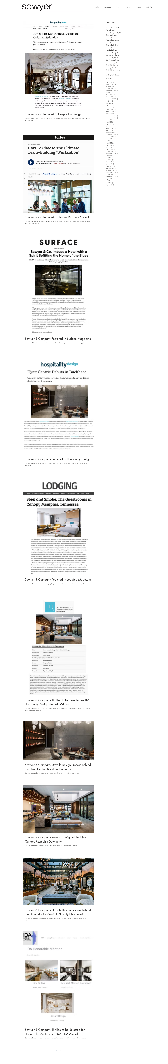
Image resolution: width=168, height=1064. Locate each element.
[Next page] (63, 1050)
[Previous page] (52, 1050)
